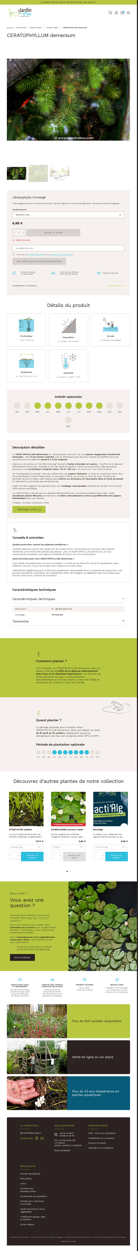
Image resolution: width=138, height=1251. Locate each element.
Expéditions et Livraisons (101, 1138)
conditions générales (36, 255)
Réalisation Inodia (68, 1241)
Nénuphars (26, 1178)
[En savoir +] (89, 2)
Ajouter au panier (53, 232)
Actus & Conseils (97, 1143)
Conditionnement (19, 210)
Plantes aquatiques (30, 1173)
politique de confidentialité (61, 255)
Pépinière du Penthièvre (100, 1148)
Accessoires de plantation (33, 1196)
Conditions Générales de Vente (78, 1237)
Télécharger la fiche (27, 509)
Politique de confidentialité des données (109, 1237)
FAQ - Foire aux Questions (101, 1133)
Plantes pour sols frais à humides (32, 1202)
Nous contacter (62, 1150)
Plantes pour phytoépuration (28, 1190)
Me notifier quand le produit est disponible (39, 261)
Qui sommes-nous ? (30, 1133)
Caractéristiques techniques (33, 599)
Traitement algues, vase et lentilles (32, 1218)
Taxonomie (20, 621)
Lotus (23, 1183)
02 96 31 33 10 (67, 1135)
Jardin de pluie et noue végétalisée (32, 1210)
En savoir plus (114, 285)
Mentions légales (56, 1237)
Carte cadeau (27, 1224)
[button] (122, 12)
